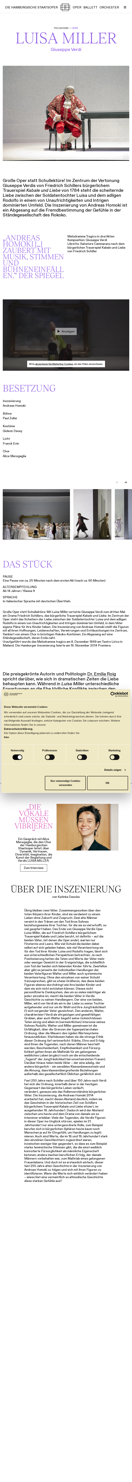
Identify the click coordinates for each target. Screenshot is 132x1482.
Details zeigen (112, 769)
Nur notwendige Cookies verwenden (65, 782)
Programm (61, 28)
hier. (7, 737)
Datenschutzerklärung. (18, 728)
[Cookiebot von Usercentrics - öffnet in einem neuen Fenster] (113, 694)
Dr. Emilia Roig (101, 674)
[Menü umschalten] (125, 7)
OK (107, 782)
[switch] (50, 757)
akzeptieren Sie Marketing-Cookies (54, 364)
